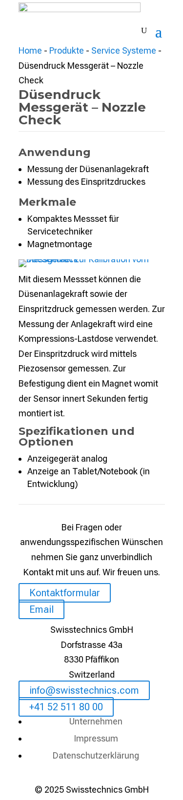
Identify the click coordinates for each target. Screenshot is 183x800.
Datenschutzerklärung (96, 755)
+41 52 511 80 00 (66, 707)
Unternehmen (95, 721)
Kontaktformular (64, 593)
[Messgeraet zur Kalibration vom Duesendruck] (92, 259)
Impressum (96, 738)
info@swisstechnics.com (84, 690)
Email (41, 609)
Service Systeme (123, 50)
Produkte (66, 50)
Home (30, 50)
